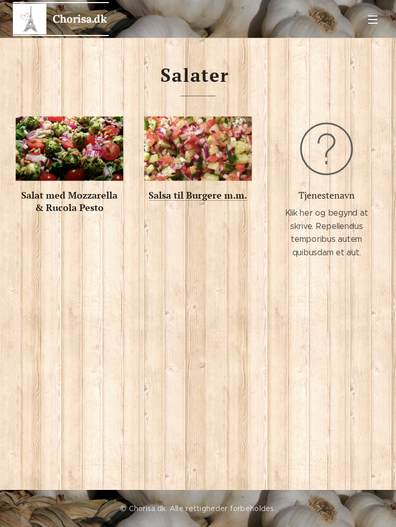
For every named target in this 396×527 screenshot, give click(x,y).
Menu (372, 19)
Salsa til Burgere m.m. (197, 195)
